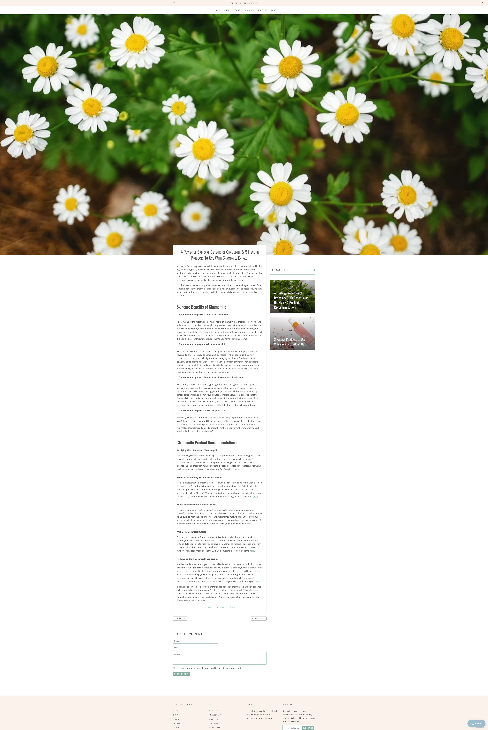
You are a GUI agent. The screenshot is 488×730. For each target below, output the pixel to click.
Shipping (213, 719)
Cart (273, 10)
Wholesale (214, 728)
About (237, 10)
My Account (215, 715)
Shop (226, 10)
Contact (262, 10)
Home (217, 10)
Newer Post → (258, 618)
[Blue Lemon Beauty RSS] (314, 270)
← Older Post (180, 618)
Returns (213, 723)
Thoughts (249, 10)
